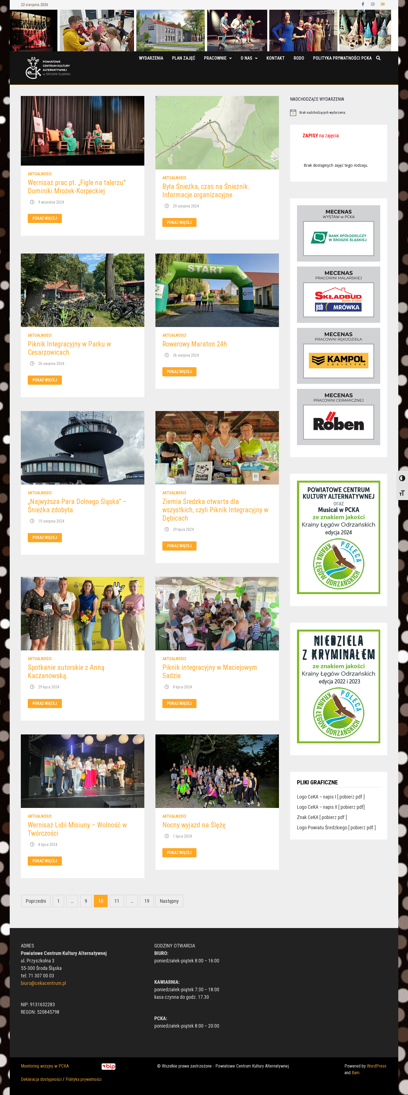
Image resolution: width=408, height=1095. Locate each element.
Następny (169, 901)
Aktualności (40, 174)
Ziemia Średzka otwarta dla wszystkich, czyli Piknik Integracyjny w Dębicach (215, 510)
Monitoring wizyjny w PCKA (45, 1066)
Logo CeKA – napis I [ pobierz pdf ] (331, 797)
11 (116, 901)
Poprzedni (36, 901)
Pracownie (215, 58)
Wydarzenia (151, 58)
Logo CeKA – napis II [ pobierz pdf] (331, 807)
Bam (355, 1072)
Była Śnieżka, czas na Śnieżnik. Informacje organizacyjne (206, 190)
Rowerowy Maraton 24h (194, 344)
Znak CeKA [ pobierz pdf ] (322, 817)
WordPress (376, 1066)
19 (146, 901)
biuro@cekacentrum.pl (43, 983)
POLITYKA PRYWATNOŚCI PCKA (342, 58)
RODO (299, 58)
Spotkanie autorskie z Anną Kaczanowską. (66, 671)
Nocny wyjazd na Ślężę (194, 825)
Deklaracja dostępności (41, 1079)
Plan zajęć (183, 58)
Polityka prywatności (84, 1079)
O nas (246, 58)
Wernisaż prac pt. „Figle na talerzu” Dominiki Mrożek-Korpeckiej (76, 187)
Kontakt (275, 58)
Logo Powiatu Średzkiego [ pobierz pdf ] (336, 827)
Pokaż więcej (44, 218)
